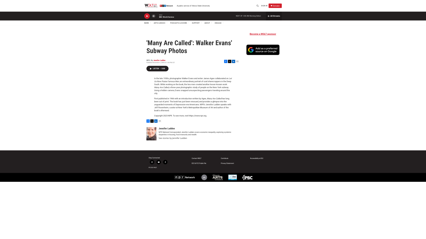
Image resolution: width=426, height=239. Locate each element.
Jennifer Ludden (159, 60)
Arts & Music (159, 23)
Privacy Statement (227, 163)
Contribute (224, 158)
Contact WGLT (196, 158)
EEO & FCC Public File (199, 163)
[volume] (154, 16)
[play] (147, 16)
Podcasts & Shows (178, 23)
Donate (276, 6)
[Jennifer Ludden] (151, 133)
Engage (218, 23)
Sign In (264, 6)
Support (196, 23)
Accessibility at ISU (256, 158)
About (207, 23)
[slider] (157, 16)
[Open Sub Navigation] (151, 23)
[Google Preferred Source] (262, 50)
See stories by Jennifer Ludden (173, 138)
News (146, 23)
